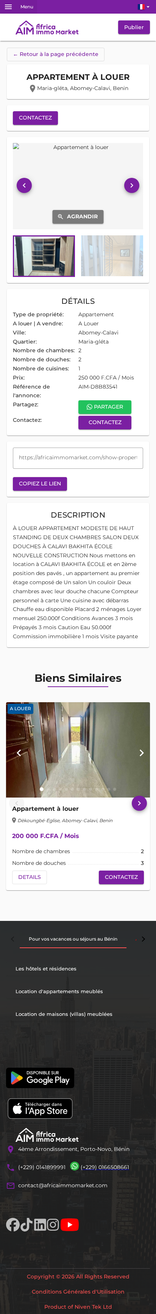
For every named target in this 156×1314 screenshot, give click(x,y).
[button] (42, 789)
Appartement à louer (45, 808)
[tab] (73, 939)
